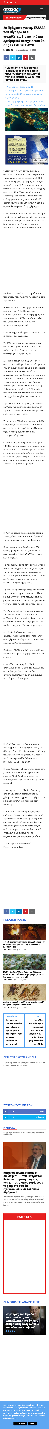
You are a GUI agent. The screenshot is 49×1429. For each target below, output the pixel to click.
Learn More (20, 1424)
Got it (32, 1424)
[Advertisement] (24, 265)
